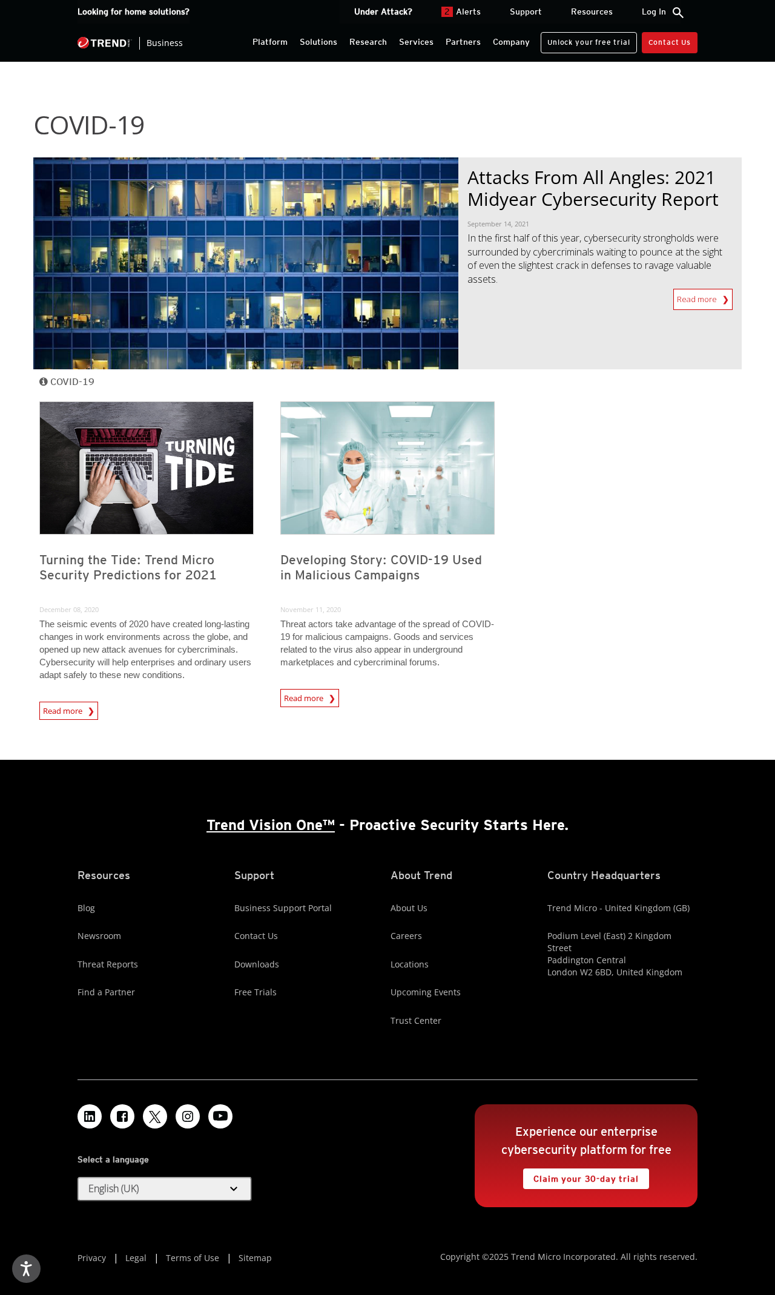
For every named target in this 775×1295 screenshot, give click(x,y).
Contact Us (669, 42)
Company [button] (511, 42)
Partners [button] (463, 42)
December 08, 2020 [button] (69, 609)
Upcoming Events (426, 992)
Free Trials (255, 992)
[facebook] (122, 1116)
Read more (699, 299)
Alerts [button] (462, 11)
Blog (86, 908)
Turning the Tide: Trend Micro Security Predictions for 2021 (128, 567)
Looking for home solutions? (134, 11)
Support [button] (526, 11)
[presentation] (146, 468)
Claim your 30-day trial (580, 1176)
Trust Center (416, 1020)
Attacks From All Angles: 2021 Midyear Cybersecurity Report (593, 188)
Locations (410, 964)
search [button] (678, 12)
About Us (409, 908)
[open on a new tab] (155, 1116)
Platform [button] (270, 42)
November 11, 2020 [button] (310, 609)
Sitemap (255, 1258)
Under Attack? (383, 11)
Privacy (92, 1258)
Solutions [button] (318, 42)
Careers (406, 935)
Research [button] (368, 42)
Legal (136, 1258)
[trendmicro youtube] (220, 1116)
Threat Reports (108, 964)
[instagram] (188, 1116)
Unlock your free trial (585, 39)
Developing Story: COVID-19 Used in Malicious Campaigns (381, 567)
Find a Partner (106, 992)
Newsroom (99, 935)
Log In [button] (654, 11)
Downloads (256, 964)
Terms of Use (192, 1258)
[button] (165, 1189)
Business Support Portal (283, 908)
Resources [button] (592, 11)
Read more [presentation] (63, 709)
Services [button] (416, 42)
